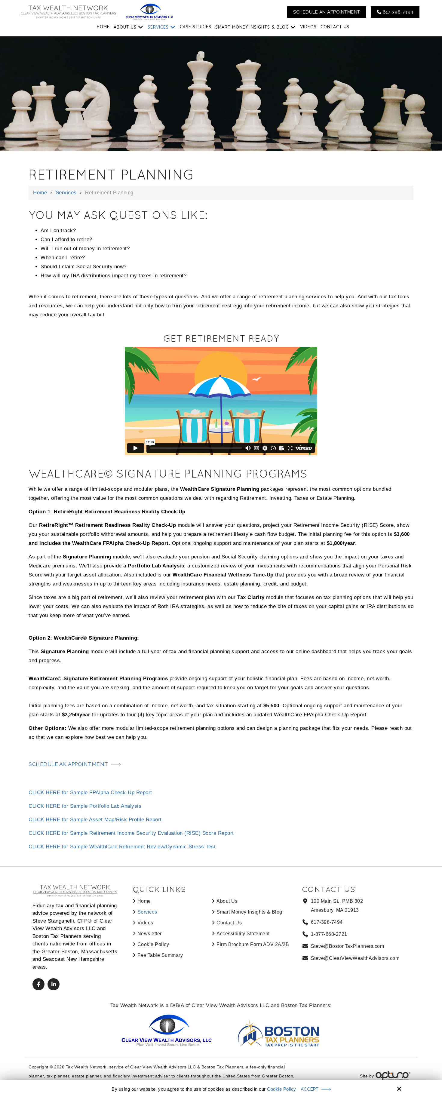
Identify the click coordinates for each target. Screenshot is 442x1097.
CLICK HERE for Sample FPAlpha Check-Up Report (90, 792)
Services (66, 192)
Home (40, 192)
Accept (309, 1089)
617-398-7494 (397, 12)
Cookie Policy (281, 1089)
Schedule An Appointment (326, 12)
